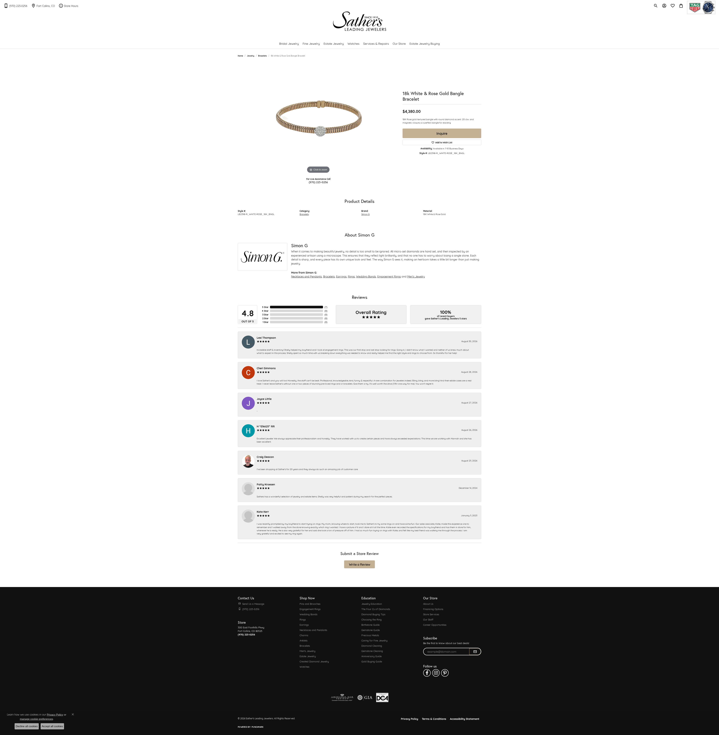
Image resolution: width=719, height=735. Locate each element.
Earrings (341, 276)
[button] (655, 5)
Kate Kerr (263, 511)
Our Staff (428, 619)
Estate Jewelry (334, 43)
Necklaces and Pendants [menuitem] (313, 630)
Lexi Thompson (266, 337)
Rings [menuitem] (303, 619)
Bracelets (262, 55)
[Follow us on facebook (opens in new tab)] (427, 673)
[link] (15, 5)
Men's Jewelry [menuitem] (307, 650)
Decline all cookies (27, 726)
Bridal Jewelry (289, 43)
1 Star (266, 322)
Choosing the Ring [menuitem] (371, 619)
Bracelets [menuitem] (305, 645)
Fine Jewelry (311, 43)
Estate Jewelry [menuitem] (308, 656)
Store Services (431, 614)
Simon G (365, 214)
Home (240, 55)
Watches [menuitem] (304, 666)
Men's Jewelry (416, 276)
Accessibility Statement (464, 719)
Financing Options (433, 609)
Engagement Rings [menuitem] (310, 609)
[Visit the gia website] (364, 697)
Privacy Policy (409, 719)
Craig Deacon (265, 457)
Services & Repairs (376, 43)
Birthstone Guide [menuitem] (370, 624)
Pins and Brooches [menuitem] (310, 603)
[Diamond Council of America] (382, 697)
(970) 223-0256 (318, 182)
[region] (318, 118)
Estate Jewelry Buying (424, 43)
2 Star (265, 318)
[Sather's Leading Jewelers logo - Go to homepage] (359, 21)
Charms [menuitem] (304, 635)
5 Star (265, 307)
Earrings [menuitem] (304, 624)
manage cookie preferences (36, 718)
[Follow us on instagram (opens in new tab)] (436, 673)
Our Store (399, 43)
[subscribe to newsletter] (475, 651)
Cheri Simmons (266, 368)
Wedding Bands (366, 276)
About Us (428, 603)
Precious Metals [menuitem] (370, 635)
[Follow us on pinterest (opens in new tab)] (445, 673)
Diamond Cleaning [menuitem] (371, 645)
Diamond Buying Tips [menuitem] (373, 614)
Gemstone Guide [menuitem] (370, 630)
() (325, 307)
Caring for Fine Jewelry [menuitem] (374, 640)
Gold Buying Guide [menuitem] (371, 661)
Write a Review (359, 564)
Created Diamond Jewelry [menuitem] (314, 661)
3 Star (265, 314)
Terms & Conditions (434, 719)
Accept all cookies (52, 726)
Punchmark (257, 726)
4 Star (265, 310)
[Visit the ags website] (342, 697)
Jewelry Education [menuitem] (371, 603)
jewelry (250, 55)
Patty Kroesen (266, 484)
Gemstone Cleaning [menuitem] (372, 650)
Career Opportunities (434, 624)
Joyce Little (264, 399)
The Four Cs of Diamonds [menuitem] (375, 609)
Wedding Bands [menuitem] (308, 614)
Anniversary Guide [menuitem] (371, 656)
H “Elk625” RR (266, 426)
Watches (354, 43)
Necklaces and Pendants (306, 276)
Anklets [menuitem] (303, 640)
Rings (351, 276)
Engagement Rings (389, 276)
